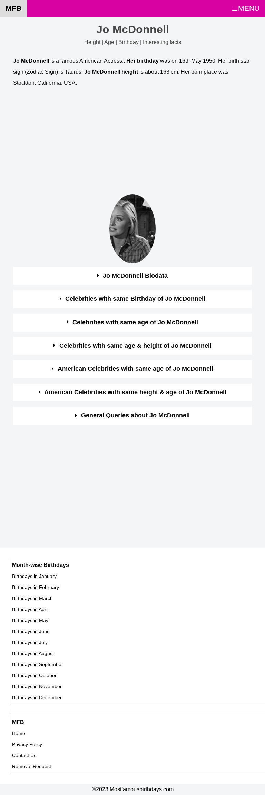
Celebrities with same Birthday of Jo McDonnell (135, 298)
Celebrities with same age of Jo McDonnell (135, 322)
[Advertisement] (132, 142)
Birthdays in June (31, 631)
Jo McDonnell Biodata (135, 275)
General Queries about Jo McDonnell (135, 415)
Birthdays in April (30, 609)
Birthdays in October (34, 675)
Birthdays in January (34, 576)
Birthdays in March (32, 598)
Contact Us (24, 755)
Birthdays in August (33, 653)
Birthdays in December (37, 697)
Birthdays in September (37, 664)
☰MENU (245, 8)
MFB (13, 8)
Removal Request (31, 766)
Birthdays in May (30, 620)
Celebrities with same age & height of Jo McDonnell (135, 345)
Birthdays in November (37, 686)
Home (18, 733)
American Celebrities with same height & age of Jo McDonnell (135, 392)
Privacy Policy (27, 744)
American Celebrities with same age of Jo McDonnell (135, 368)
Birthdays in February (35, 587)
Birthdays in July (30, 642)
